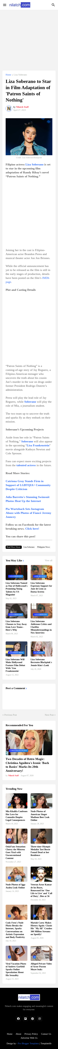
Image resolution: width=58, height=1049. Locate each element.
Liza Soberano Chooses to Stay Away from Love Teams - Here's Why (16, 625)
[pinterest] (32, 1018)
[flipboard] (25, 1018)
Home (8, 75)
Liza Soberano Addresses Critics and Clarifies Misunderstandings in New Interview (41, 627)
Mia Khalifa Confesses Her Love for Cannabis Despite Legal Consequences (16, 815)
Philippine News (43, 547)
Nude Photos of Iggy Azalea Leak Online (15, 886)
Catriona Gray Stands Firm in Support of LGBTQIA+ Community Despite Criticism (28, 485)
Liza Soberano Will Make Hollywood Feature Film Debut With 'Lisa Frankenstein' (15, 665)
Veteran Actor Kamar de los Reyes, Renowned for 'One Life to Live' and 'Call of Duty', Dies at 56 (41, 890)
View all (48, 560)
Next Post (49, 715)
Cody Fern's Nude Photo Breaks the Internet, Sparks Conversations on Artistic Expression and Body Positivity (15, 930)
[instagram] (39, 1018)
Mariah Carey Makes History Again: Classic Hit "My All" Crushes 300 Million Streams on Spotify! (41, 929)
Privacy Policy (31, 1034)
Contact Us (46, 1034)
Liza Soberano (20, 75)
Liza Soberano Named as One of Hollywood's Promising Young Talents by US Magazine (16, 589)
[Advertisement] (29, 38)
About (18, 1034)
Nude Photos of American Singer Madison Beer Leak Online (40, 815)
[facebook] (18, 1018)
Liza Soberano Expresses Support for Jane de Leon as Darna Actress (41, 587)
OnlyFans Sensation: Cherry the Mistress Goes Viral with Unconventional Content (16, 852)
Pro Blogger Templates (28, 1043)
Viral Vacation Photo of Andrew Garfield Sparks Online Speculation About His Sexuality (16, 970)
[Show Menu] (4, 5)
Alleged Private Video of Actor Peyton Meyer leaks (41, 967)
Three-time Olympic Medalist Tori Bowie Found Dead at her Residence (40, 851)
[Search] (53, 5)
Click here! (32, 528)
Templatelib (46, 1043)
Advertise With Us (29, 1038)
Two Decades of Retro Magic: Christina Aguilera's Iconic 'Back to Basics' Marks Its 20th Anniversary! (27, 764)
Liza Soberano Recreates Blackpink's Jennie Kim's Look (41, 662)
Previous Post (10, 715)
